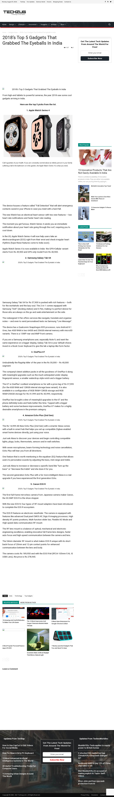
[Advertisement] (70, 11)
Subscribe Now (95, 58)
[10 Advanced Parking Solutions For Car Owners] (104, 236)
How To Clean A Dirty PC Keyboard (18, 753)
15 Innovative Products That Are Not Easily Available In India (94, 171)
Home (4, 32)
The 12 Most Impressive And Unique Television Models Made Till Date (37, 623)
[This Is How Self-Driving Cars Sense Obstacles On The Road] (86, 236)
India (10, 596)
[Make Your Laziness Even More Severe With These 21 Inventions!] (83, 199)
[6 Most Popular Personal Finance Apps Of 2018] (13, 636)
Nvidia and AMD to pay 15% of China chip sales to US (94, 764)
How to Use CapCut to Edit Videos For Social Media (17, 746)
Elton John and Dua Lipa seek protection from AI (91, 782)
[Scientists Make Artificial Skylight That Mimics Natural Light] (38, 640)
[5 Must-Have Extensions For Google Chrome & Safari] (63, 613)
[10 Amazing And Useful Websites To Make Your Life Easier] (13, 612)
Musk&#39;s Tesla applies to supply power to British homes (94, 746)
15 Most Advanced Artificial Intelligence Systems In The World (17, 759)
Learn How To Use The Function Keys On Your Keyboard (85, 262)
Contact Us (103, 795)
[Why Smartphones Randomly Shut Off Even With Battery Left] (104, 258)
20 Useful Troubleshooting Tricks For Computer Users (19, 767)
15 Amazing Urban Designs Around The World (17, 775)
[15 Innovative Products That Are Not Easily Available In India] (95, 158)
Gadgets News (13, 32)
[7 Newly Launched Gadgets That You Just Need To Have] (63, 636)
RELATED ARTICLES (11, 602)
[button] (109, 24)
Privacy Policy (85, 795)
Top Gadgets (28, 596)
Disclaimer (94, 795)
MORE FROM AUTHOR (28, 602)
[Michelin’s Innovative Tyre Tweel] (83, 191)
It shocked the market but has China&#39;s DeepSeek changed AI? (92, 755)
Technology (18, 596)
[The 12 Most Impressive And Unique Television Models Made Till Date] (38, 613)
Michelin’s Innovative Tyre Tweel (101, 186)
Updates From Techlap (14, 739)
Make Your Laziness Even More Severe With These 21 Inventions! (100, 199)
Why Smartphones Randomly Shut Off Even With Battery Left (103, 268)
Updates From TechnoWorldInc (93, 739)
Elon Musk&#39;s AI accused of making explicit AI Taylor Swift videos (92, 773)
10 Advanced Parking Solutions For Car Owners (103, 246)
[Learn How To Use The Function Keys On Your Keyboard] (86, 255)
